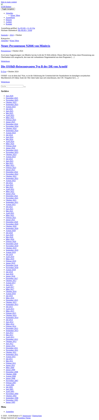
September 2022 (12, 178)
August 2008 (11, 376)
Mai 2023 (9, 163)
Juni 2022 (9, 185)
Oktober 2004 (11, 396)
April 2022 (10, 189)
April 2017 (10, 287)
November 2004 (12, 394)
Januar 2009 (10, 370)
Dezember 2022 (12, 172)
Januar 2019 (10, 263)
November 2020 (12, 224)
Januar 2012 (10, 346)
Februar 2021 (11, 218)
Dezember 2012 (12, 339)
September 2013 (12, 331)
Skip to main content (9, 2)
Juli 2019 (9, 254)
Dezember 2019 (12, 244)
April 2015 (10, 309)
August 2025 (11, 107)
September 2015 (12, 304)
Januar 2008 (10, 378)
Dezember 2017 (12, 278)
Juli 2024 (9, 135)
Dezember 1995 (12, 400)
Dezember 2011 (12, 348)
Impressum (27, 416)
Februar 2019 (11, 261)
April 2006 (10, 385)
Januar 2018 (10, 276)
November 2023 (12, 152)
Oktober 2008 (11, 374)
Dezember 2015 (12, 300)
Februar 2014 (11, 326)
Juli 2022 (9, 183)
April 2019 (10, 257)
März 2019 (10, 259)
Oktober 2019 (11, 248)
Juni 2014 (9, 322)
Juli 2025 (9, 109)
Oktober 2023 (11, 154)
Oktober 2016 (11, 291)
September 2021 (12, 202)
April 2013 (10, 337)
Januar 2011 (10, 365)
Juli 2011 (9, 359)
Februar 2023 (11, 168)
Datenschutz (37, 416)
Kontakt (9, 24)
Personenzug (6, 51)
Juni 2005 (9, 389)
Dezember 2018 (12, 265)
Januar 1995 (10, 402)
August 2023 (11, 157)
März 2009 (10, 368)
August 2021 (11, 204)
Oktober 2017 (11, 281)
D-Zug (3, 72)
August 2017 (11, 283)
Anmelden (10, 412)
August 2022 (11, 181)
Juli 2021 (9, 207)
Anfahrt (9, 22)
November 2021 (12, 198)
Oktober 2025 (11, 102)
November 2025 (12, 100)
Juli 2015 (9, 307)
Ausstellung (10, 18)
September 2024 (12, 131)
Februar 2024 (11, 146)
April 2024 (10, 141)
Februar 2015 (11, 313)
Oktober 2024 (11, 128)
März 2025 (10, 118)
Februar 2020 (11, 241)
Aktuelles (9, 13)
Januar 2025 (10, 122)
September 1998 (12, 398)
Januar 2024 (10, 148)
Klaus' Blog (14, 41)
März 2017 (10, 289)
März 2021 (10, 215)
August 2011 (11, 357)
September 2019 (12, 250)
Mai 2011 (9, 361)
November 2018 (12, 268)
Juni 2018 (9, 274)
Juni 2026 (9, 96)
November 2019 (12, 246)
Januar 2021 (10, 220)
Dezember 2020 (12, 222)
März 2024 (10, 144)
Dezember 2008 (12, 372)
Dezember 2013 (12, 328)
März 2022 (10, 191)
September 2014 (12, 318)
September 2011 (12, 354)
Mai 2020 (9, 237)
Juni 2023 (9, 161)
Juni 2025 (9, 111)
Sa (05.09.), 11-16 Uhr (26, 28)
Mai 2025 (9, 113)
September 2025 (12, 104)
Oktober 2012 (11, 341)
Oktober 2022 (11, 176)
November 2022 (12, 174)
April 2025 (10, 115)
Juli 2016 (9, 296)
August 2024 (11, 133)
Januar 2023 (10, 170)
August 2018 (11, 270)
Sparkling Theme (24, 418)
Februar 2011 (11, 363)
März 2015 (10, 311)
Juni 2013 (9, 333)
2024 (12, 35)
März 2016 (10, 298)
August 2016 (11, 294)
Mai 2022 (9, 187)
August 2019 (11, 252)
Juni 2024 (9, 137)
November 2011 (12, 350)
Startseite (4, 35)
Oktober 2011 (11, 352)
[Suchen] (25, 86)
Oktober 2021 (11, 200)
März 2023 (10, 165)
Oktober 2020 (11, 226)
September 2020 (12, 228)
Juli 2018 (9, 272)
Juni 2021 (9, 209)
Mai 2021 (9, 211)
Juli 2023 (9, 159)
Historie (9, 20)
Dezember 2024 (12, 124)
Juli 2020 (9, 233)
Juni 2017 (9, 285)
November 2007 (12, 381)
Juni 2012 (9, 344)
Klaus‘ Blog (15, 15)
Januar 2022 (10, 194)
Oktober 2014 (11, 315)
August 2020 (11, 231)
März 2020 (10, 239)
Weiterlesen (5, 61)
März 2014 (10, 324)
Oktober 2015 (11, 302)
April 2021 (10, 213)
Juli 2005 (9, 387)
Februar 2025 (11, 120)
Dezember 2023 (12, 150)
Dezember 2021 (12, 196)
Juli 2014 (9, 320)
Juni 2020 (9, 235)
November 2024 (12, 126)
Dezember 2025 (12, 98)
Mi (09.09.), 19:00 (25, 30)
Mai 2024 (9, 139)
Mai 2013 (9, 335)
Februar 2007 (11, 383)
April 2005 (10, 391)
